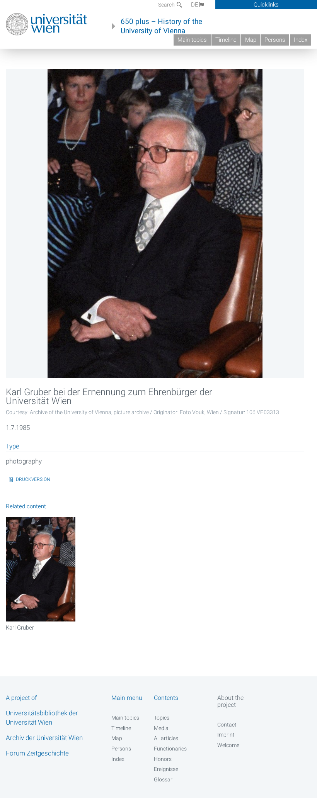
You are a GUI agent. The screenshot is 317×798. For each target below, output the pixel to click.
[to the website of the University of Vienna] (46, 24)
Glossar (163, 779)
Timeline (226, 39)
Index (300, 39)
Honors (163, 759)
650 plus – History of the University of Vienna (161, 26)
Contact (227, 725)
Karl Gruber (20, 627)
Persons (274, 39)
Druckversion (33, 479)
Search (167, 5)
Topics (161, 718)
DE (194, 4)
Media (161, 728)
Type (12, 446)
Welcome (228, 745)
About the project (230, 701)
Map (250, 39)
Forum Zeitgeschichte (37, 753)
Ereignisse (166, 769)
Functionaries (170, 748)
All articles (166, 738)
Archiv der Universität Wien (44, 738)
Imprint (226, 735)
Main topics (192, 39)
